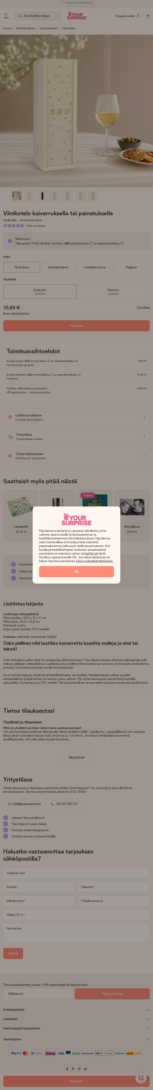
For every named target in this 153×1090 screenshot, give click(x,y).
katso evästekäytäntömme (94, 561)
